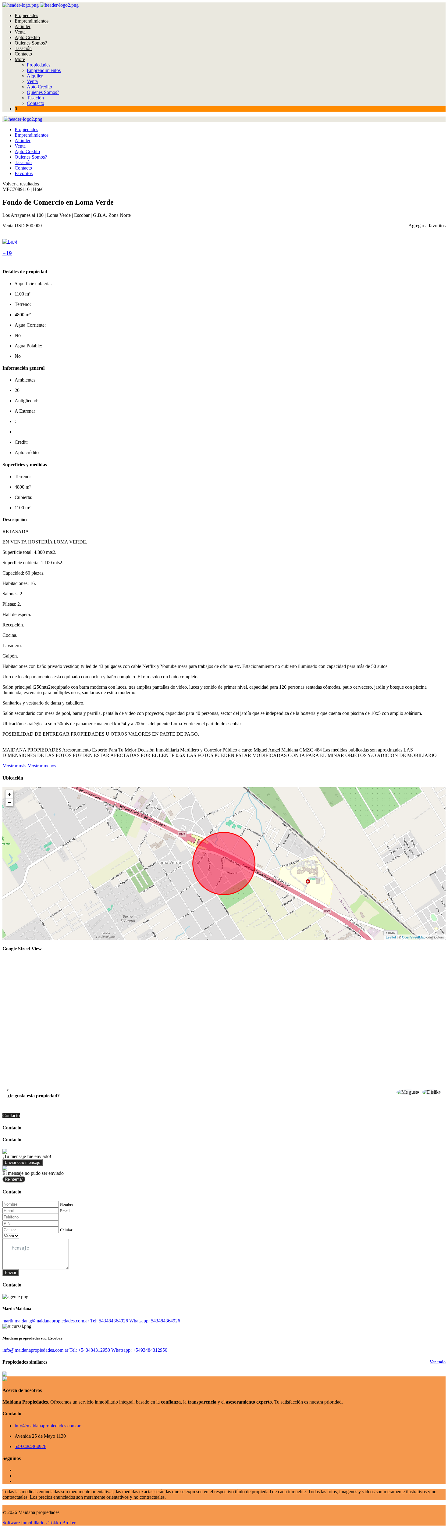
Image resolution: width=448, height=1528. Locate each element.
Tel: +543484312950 (90, 1350)
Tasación (23, 48)
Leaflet (391, 936)
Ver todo (438, 1362)
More (20, 59)
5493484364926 (30, 1446)
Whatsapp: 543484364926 (154, 1320)
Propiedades (26, 15)
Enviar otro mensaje (22, 1162)
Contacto (23, 53)
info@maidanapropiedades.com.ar (35, 1350)
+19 (7, 253)
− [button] (9, 802)
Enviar (10, 1272)
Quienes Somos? (31, 42)
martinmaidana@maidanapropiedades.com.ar (45, 1320)
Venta (20, 31)
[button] (29, 765)
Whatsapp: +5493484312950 (139, 1350)
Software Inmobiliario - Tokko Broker (39, 1522)
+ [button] (9, 794)
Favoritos (24, 173)
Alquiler (22, 26)
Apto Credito (27, 37)
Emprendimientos (31, 20)
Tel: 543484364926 (109, 1320)
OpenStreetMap (413, 936)
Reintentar (14, 1179)
